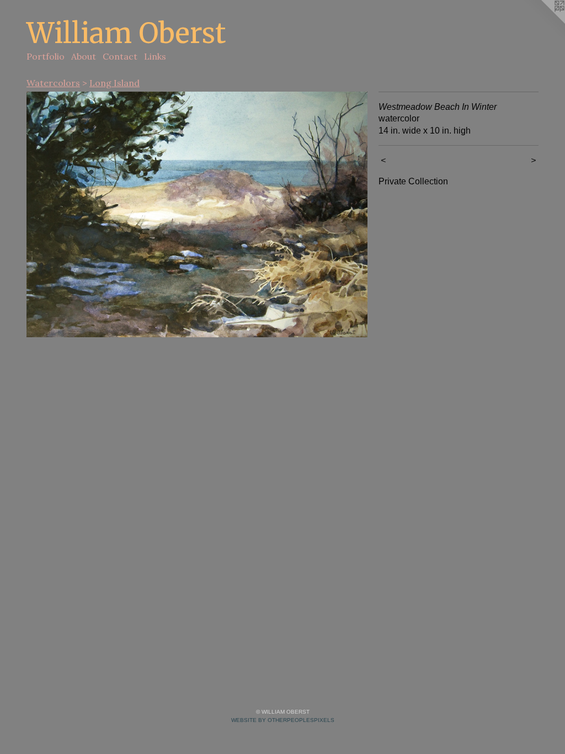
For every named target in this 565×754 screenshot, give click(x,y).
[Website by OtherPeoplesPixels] (543, 22)
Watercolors (53, 82)
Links (155, 56)
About (83, 56)
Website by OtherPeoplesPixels (282, 720)
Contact (120, 56)
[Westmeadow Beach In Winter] (196, 214)
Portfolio (45, 56)
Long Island (114, 82)
